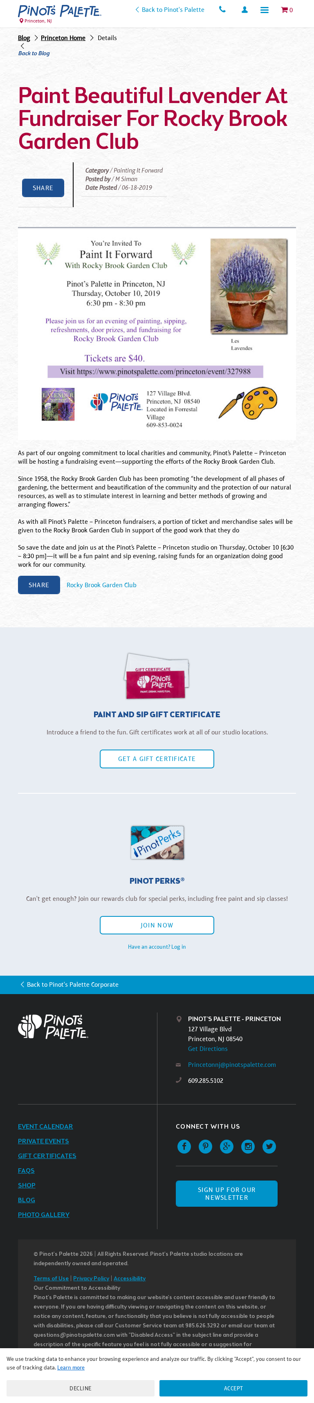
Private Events (43, 1141)
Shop (27, 1185)
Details (107, 38)
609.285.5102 (205, 1080)
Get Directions (208, 1049)
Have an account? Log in (157, 946)
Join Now (157, 925)
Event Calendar (45, 1126)
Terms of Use (51, 1279)
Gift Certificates (47, 1156)
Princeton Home (63, 38)
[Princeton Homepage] (59, 11)
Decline (81, 1388)
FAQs (26, 1171)
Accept (233, 1388)
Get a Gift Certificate (157, 759)
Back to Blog (33, 54)
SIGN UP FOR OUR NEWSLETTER (227, 1193)
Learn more (71, 1367)
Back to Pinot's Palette (173, 9)
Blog (24, 38)
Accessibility (130, 1279)
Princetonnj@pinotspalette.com (232, 1065)
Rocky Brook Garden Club (102, 585)
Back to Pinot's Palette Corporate (73, 984)
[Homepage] (87, 1027)
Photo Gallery (44, 1215)
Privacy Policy (91, 1279)
